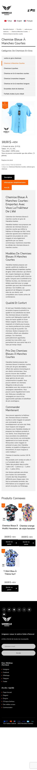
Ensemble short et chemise (14, 89)
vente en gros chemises (12, 58)
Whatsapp (6, 675)
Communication (7, 707)
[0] (30, 10)
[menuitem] (8, 21)
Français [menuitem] (30, 21)
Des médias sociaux (9, 704)
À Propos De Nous (8, 701)
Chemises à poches (11, 68)
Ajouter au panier (9, 543)
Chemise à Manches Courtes (17, 167)
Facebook (6, 672)
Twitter (5, 681)
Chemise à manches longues (14, 79)
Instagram (6, 669)
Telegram (6, 678)
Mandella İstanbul (8, 29)
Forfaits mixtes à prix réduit (14, 94)
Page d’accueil (7, 692)
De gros (5, 698)
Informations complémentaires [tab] (15, 182)
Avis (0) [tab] (6, 188)
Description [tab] (8, 177)
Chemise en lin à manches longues (16, 84)
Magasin (5, 695)
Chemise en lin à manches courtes (16, 73)
